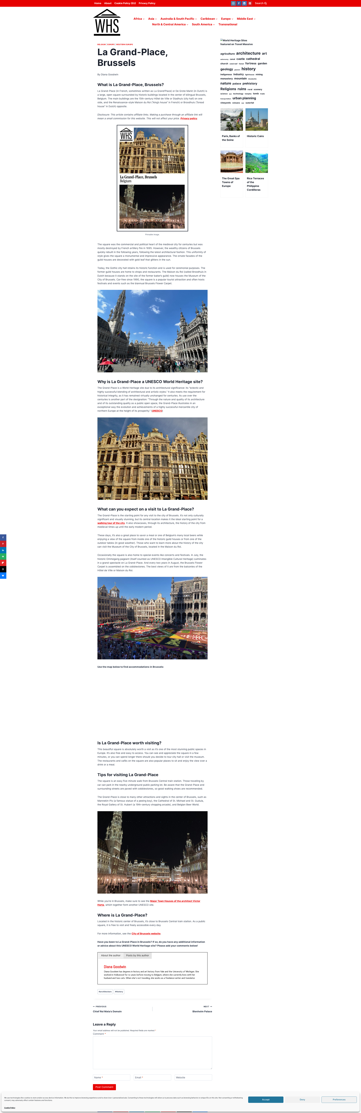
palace (237, 83)
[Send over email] (3, 556)
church (224, 63)
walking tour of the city (111, 523)
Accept (266, 1099)
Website (180, 1077)
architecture (105, 991)
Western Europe (124, 44)
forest (241, 64)
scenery (258, 89)
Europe (111, 44)
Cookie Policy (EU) (125, 3)
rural (250, 89)
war (242, 103)
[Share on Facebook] (3, 537)
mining (259, 74)
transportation (225, 99)
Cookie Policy (9, 1108)
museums (252, 79)
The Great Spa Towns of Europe (230, 182)
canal (232, 59)
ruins (242, 89)
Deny (302, 1099)
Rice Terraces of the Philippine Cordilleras (255, 184)
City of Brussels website (146, 933)
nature (225, 83)
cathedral (253, 59)
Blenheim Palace (202, 1009)
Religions (228, 89)
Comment (99, 1033)
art (264, 53)
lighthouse (249, 75)
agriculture (227, 53)
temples (248, 94)
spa (230, 94)
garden (262, 63)
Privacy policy (188, 118)
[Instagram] (233, 3)
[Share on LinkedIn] (3, 550)
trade (262, 94)
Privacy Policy (147, 3)
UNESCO (157, 410)
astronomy (224, 59)
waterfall (250, 103)
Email (139, 1077)
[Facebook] (238, 3)
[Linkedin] (244, 3)
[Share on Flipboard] (3, 563)
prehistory (250, 83)
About (108, 3)
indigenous (226, 74)
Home (97, 3)
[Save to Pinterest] (3, 544)
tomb (256, 93)
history (119, 991)
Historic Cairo (255, 136)
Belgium (101, 44)
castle (240, 59)
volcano (236, 103)
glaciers (237, 70)
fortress (250, 63)
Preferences (339, 1099)
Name (98, 1077)
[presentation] (232, 119)
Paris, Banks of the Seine (231, 138)
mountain (240, 78)
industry (238, 74)
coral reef (233, 64)
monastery (226, 78)
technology (238, 94)
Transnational (227, 24)
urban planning (244, 98)
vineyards (225, 102)
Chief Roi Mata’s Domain (107, 1009)
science (224, 94)
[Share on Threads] (3, 569)
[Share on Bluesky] (3, 575)
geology (226, 69)
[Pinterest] (249, 3)
